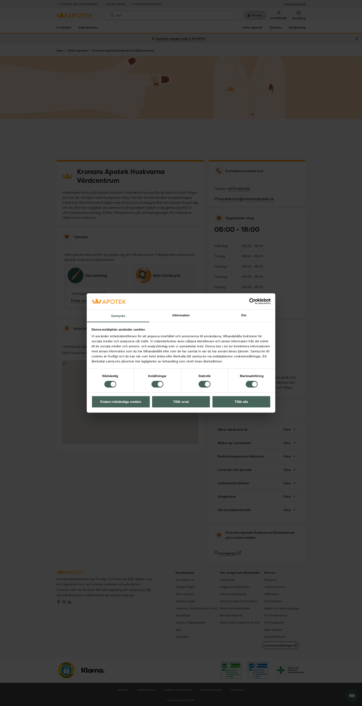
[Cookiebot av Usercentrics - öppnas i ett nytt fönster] (252, 301)
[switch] (157, 384)
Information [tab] (181, 315)
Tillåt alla (241, 401)
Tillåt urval (181, 401)
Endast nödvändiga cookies (120, 401)
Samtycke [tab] (118, 316)
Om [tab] (243, 315)
